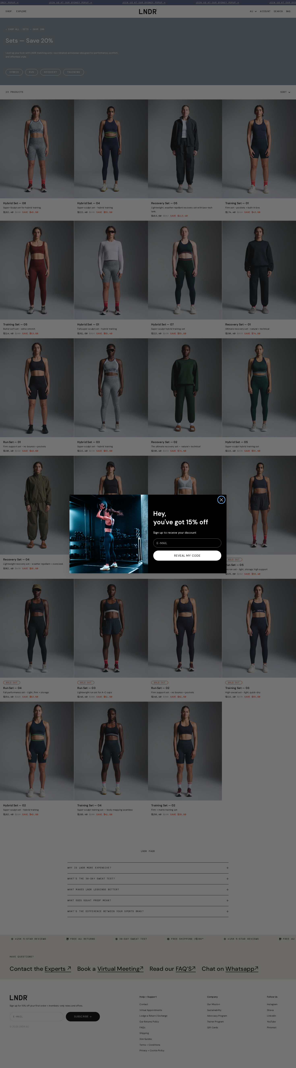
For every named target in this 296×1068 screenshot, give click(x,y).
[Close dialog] (221, 499)
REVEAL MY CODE (187, 555)
